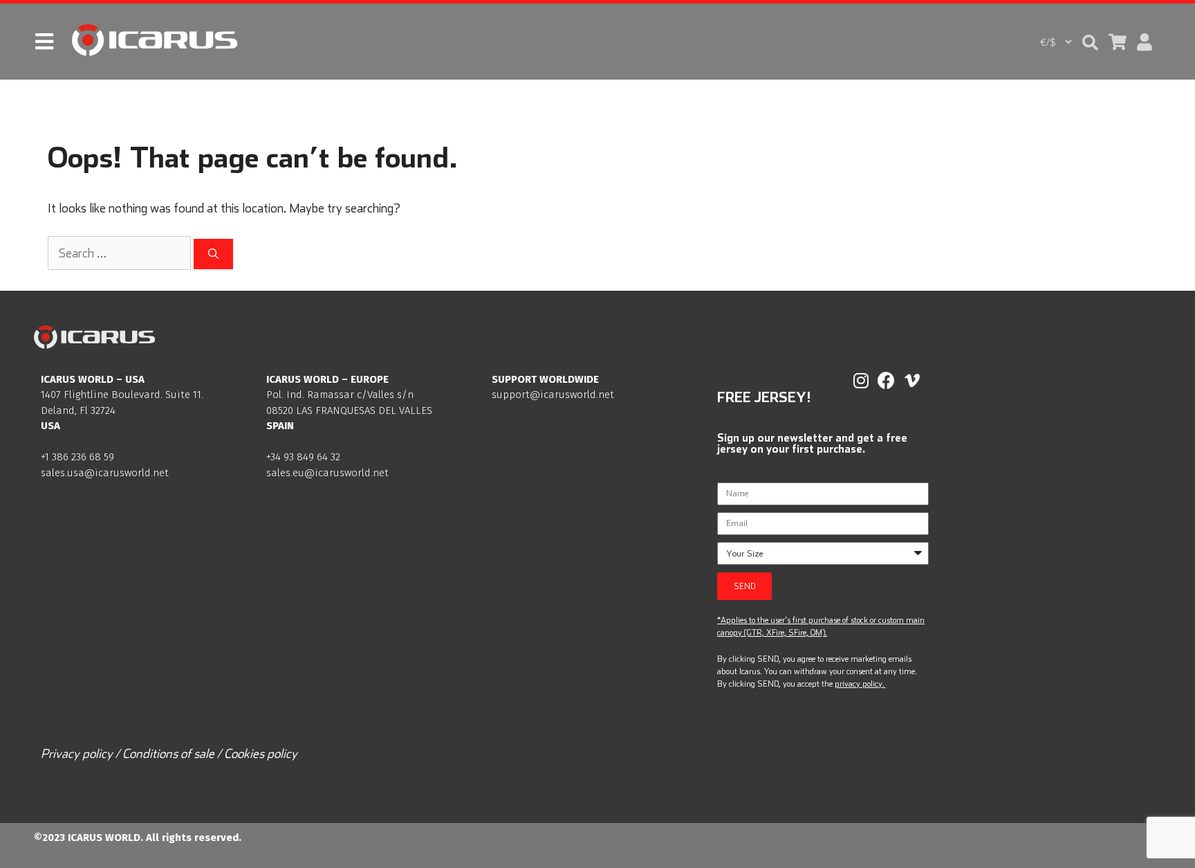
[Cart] (1118, 42)
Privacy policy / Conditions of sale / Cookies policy (169, 753)
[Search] (213, 254)
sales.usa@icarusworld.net (105, 473)
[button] (1090, 43)
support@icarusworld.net (553, 394)
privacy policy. (859, 683)
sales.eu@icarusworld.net (327, 473)
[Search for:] (121, 253)
